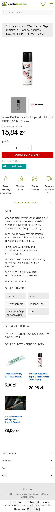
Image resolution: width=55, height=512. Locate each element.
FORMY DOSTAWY (25, 202)
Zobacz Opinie (15, 326)
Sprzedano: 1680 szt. (12, 161)
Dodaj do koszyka (28, 154)
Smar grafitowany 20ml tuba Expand (13, 375)
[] (4, 12)
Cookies (27, 489)
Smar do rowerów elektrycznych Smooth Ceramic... (13, 419)
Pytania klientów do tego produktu (24, 335)
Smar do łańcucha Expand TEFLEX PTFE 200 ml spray (39, 377)
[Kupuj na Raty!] (14, 166)
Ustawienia (20, 509)
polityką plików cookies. (41, 505)
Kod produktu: (12, 126)
